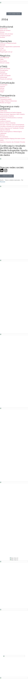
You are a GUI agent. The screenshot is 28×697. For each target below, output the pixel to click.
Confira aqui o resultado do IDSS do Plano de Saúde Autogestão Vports (13, 148)
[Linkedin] (2, 170)
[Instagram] (5, 170)
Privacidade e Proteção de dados (12, 153)
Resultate (2, 182)
